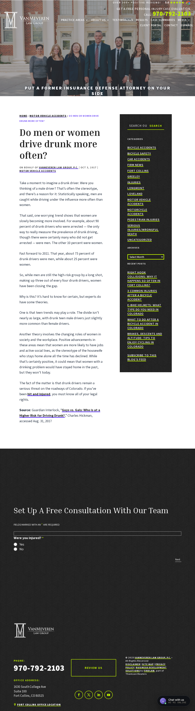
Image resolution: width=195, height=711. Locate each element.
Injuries (134, 182)
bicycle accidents (141, 148)
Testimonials (122, 20)
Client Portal (150, 25)
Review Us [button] (93, 668)
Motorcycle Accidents (137, 212)
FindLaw (149, 670)
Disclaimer (132, 664)
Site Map (147, 664)
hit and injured (38, 394)
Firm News (135, 165)
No (21, 549)
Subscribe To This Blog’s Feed (142, 357)
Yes (21, 544)
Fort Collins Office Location (39, 704)
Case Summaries (163, 20)
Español (187, 25)
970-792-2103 (172, 13)
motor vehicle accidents (37, 171)
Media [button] (182, 20)
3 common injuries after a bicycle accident (142, 295)
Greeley (133, 176)
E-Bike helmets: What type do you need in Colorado (144, 309)
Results (142, 20)
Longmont (135, 188)
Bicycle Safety (139, 153)
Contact (171, 25)
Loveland (134, 194)
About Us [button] (98, 20)
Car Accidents (138, 159)
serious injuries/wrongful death (143, 229)
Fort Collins (138, 171)
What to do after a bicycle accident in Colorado (143, 323)
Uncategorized (139, 240)
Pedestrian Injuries (143, 220)
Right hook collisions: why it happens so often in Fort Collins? (143, 278)
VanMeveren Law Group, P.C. (58, 167)
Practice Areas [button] (73, 20)
